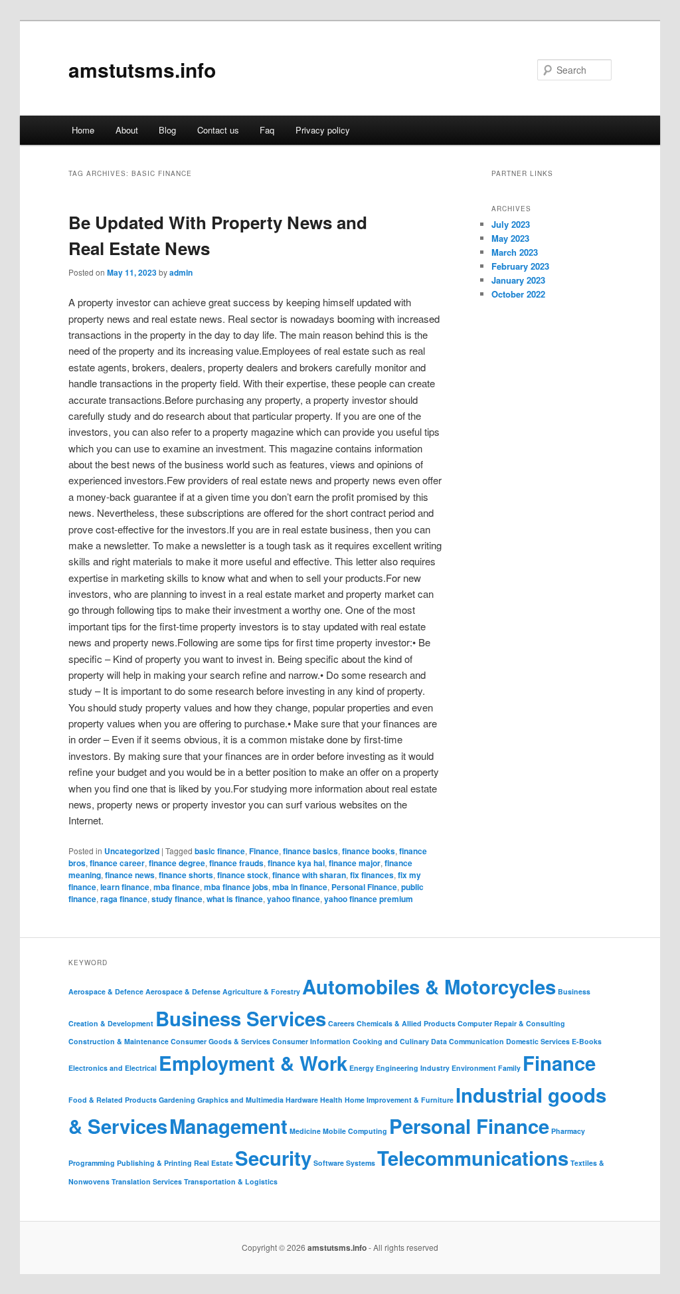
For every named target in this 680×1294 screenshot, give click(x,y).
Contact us (218, 130)
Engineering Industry (413, 1068)
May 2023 (510, 238)
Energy (361, 1068)
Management (228, 1126)
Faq (267, 130)
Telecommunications (472, 1158)
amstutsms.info (142, 69)
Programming (91, 1163)
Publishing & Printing (154, 1163)
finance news (130, 875)
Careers (341, 1023)
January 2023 (518, 280)
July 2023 (510, 224)
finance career (117, 863)
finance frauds (236, 863)
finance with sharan (309, 875)
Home (83, 130)
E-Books (587, 1041)
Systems (360, 1163)
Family (509, 1068)
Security (273, 1158)
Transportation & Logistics (231, 1181)
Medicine (305, 1131)
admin (181, 272)
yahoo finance (293, 899)
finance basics (310, 851)
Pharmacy (568, 1131)
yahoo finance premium (368, 899)
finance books (368, 851)
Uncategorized (131, 851)
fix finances (372, 875)
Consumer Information (311, 1041)
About (127, 130)
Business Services (240, 1018)
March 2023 (514, 252)
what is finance (235, 899)
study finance (177, 899)
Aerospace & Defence (105, 991)
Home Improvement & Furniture (399, 1100)
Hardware (302, 1100)
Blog (167, 130)
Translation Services (147, 1181)
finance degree (177, 863)
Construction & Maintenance (118, 1041)
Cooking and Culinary (391, 1041)
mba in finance (299, 887)
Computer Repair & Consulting (511, 1023)
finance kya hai (296, 863)
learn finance (124, 887)
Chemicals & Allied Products (406, 1023)
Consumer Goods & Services (220, 1041)
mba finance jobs (236, 887)
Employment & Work (253, 1063)
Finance (264, 851)
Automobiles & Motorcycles (429, 986)
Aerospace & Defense (182, 991)
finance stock (242, 875)
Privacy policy (323, 130)
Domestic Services (538, 1041)
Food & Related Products (112, 1100)
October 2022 (518, 294)
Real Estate (213, 1163)
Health (331, 1100)
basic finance (220, 851)
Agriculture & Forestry (261, 991)
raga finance (123, 899)
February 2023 (520, 266)
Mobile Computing (355, 1131)
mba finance (176, 887)
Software (328, 1163)
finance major (355, 863)
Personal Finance (364, 887)
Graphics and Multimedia (240, 1100)
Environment (474, 1068)
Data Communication (467, 1041)
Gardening (177, 1100)
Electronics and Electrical (112, 1068)
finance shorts (186, 875)
